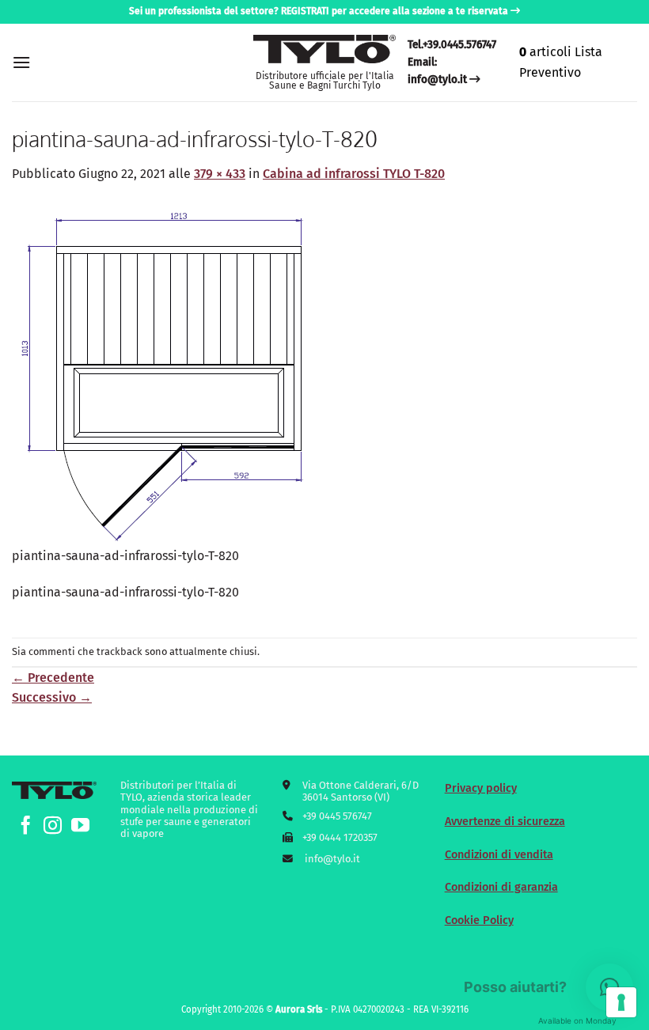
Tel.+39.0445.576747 (452, 44)
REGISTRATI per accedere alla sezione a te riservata (394, 11)
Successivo (52, 697)
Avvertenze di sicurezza (505, 821)
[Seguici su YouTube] (80, 826)
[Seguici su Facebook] (26, 826)
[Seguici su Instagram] (53, 826)
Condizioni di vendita (499, 854)
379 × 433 (219, 173)
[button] (21, 62)
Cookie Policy (479, 920)
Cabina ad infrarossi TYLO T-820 (354, 173)
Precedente (53, 677)
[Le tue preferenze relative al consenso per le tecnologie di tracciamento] (621, 1002)
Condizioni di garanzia (501, 887)
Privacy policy (481, 788)
